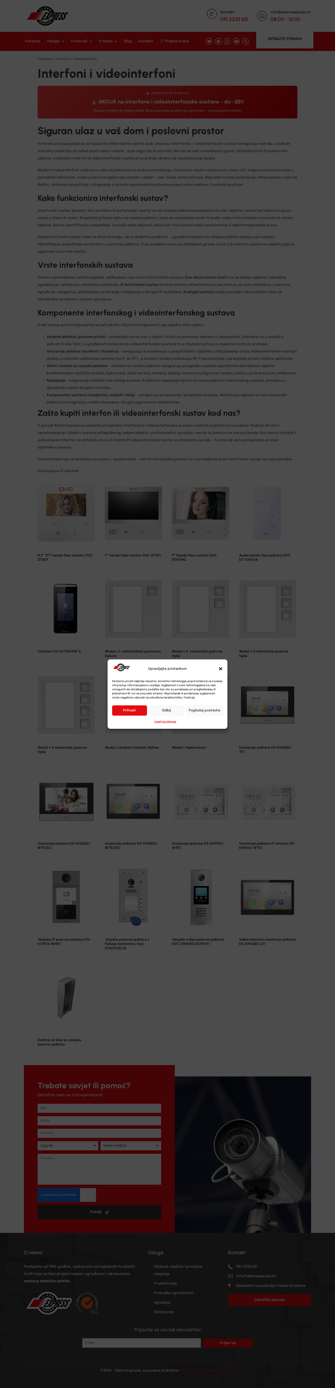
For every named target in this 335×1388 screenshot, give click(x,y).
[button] (220, 668)
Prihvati (129, 710)
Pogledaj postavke (204, 710)
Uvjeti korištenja (165, 721)
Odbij (166, 710)
